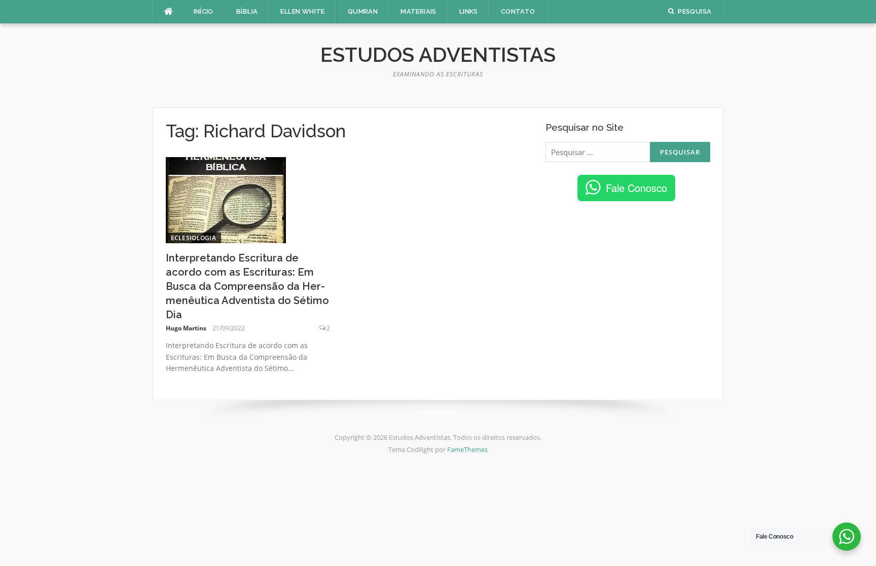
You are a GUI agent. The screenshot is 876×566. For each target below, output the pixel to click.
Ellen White (302, 11)
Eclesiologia (193, 238)
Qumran (363, 11)
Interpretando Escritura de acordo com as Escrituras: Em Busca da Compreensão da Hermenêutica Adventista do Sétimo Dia (247, 286)
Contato (518, 11)
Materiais (418, 11)
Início (203, 11)
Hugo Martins (186, 328)
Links (468, 11)
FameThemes (467, 449)
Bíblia (247, 11)
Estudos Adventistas (438, 54)
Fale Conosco (636, 187)
